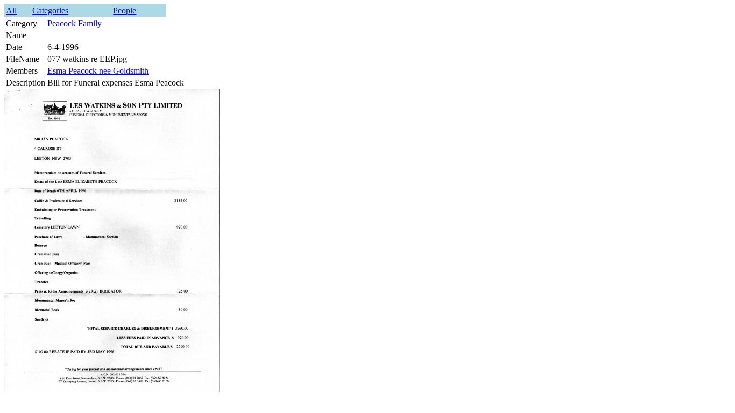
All (11, 10)
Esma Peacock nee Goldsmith (98, 70)
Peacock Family (74, 23)
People (124, 10)
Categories (50, 10)
